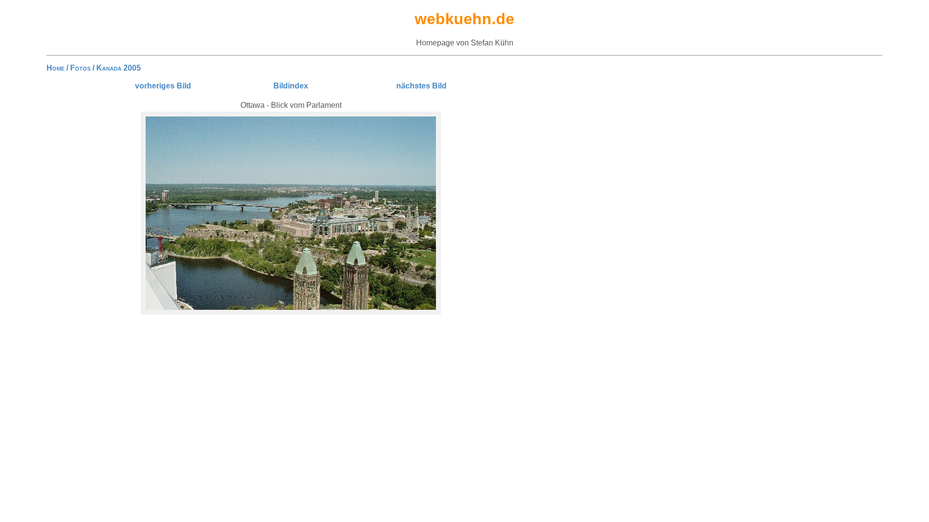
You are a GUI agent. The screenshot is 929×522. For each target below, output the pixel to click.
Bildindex (290, 86)
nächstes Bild (421, 86)
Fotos (80, 68)
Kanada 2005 (118, 68)
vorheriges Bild (163, 86)
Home (55, 68)
